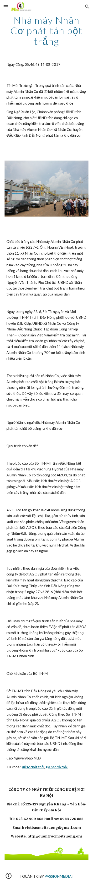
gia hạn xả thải (56, 767)
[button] (5, 6)
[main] (46, 30)
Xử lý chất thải (33, 767)
